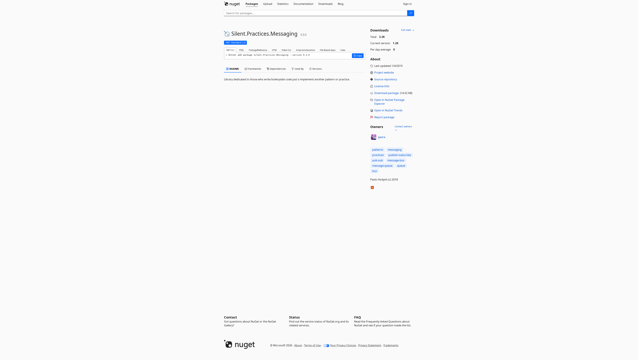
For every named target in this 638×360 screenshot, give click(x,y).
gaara (381, 137)
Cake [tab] (342, 50)
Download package (386, 93)
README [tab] (234, 68)
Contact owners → (403, 128)
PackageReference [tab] (258, 50)
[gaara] (374, 137)
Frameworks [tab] (254, 68)
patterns (377, 150)
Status (294, 317)
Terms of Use (312, 345)
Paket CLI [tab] (286, 50)
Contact (230, 317)
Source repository (385, 79)
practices (378, 155)
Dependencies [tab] (277, 68)
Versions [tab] (317, 68)
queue (401, 166)
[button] (358, 55)
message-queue (382, 166)
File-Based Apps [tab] (327, 50)
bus (374, 171)
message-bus (395, 160)
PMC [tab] (241, 50)
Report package (384, 117)
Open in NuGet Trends (388, 110)
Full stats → (407, 30)
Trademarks (390, 345)
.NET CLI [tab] (230, 50)
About (298, 345)
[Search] (410, 13)
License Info (381, 86)
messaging (395, 150)
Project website (384, 72)
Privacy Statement (369, 345)
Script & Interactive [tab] (305, 50)
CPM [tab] (274, 50)
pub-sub (377, 160)
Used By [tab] (299, 68)
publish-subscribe (399, 155)
